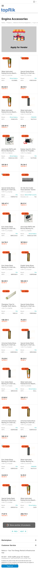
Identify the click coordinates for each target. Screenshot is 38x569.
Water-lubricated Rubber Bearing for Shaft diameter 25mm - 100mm (28, 111)
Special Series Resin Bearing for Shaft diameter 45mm (28, 344)
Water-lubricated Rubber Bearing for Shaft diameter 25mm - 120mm (28, 460)
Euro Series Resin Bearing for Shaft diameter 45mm (9, 266)
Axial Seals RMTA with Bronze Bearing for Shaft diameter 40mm (28, 227)
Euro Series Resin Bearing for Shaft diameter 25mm (9, 383)
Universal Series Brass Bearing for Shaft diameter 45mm (9, 344)
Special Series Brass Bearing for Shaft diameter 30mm (28, 72)
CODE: (3, 75)
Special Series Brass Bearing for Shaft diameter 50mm (9, 189)
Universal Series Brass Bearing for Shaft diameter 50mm (9, 421)
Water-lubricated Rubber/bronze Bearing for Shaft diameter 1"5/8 (28, 383)
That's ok (10, 566)
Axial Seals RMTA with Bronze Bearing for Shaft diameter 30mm (9, 150)
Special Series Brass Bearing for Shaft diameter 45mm (28, 305)
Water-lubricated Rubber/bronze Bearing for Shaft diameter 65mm (28, 499)
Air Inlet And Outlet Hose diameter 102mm (28, 188)
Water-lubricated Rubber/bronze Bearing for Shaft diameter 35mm (9, 72)
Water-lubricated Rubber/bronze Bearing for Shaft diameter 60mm (9, 111)
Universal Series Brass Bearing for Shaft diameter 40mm (28, 421)
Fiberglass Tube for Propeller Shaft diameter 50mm (9, 305)
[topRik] (8, 10)
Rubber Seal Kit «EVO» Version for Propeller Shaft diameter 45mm (28, 150)
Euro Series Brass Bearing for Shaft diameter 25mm (9, 460)
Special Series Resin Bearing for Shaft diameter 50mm (9, 499)
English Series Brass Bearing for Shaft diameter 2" (28, 266)
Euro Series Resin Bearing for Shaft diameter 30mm (9, 227)
